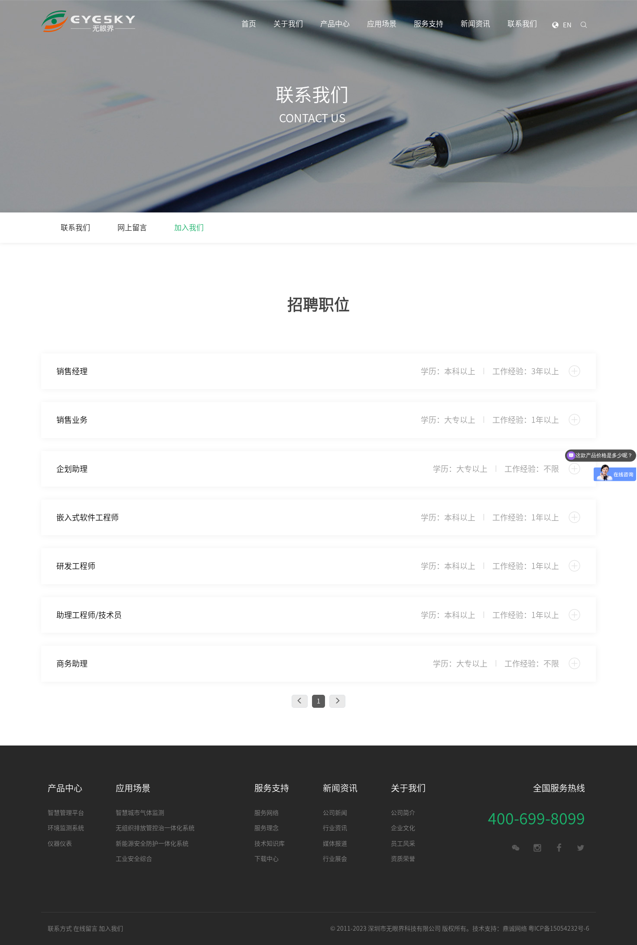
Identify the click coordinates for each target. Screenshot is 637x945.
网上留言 (132, 227)
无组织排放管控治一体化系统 (155, 828)
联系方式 (60, 928)
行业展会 (335, 859)
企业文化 (403, 828)
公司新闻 (335, 813)
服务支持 (428, 23)
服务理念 (266, 828)
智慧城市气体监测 (140, 813)
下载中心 (266, 859)
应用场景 (381, 23)
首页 (248, 23)
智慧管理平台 (66, 813)
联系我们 (522, 23)
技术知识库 (269, 843)
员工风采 (403, 843)
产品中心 (335, 23)
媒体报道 (335, 843)
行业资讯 (335, 828)
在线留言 (85, 928)
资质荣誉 (403, 859)
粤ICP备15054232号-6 (558, 928)
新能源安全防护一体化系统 (152, 843)
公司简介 (403, 813)
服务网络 (266, 813)
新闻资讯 (475, 23)
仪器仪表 (60, 843)
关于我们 (288, 23)
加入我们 (189, 227)
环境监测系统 (66, 828)
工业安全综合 (134, 859)
